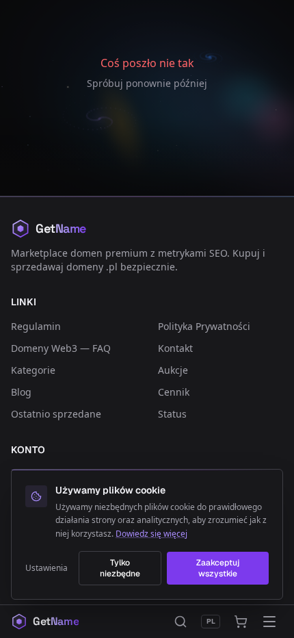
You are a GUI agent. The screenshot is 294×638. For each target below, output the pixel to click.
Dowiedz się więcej (151, 533)
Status (172, 413)
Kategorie (33, 370)
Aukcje (173, 370)
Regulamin (36, 326)
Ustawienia (46, 568)
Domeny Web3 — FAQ (61, 348)
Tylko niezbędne (120, 568)
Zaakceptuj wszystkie (217, 568)
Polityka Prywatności (204, 326)
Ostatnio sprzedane (56, 413)
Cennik (173, 391)
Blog (21, 391)
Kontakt (175, 348)
